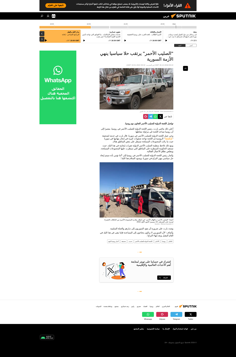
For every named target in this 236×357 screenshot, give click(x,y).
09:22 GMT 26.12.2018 (164, 65)
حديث (130, 241)
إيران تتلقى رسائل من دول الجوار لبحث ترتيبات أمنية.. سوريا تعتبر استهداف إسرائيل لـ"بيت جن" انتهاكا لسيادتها (185, 37)
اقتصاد (145, 306)
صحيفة (124, 241)
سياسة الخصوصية (153, 329)
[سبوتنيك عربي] (184, 19)
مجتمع (116, 306)
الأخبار (157, 241)
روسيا (164, 241)
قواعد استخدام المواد (180, 329)
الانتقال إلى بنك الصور (146, 111)
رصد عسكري (125, 306)
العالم (170, 241)
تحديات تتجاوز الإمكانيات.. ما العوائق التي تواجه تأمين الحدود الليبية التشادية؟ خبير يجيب (101, 36)
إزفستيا (168, 138)
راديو (133, 306)
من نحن (194, 329)
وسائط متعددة (108, 306)
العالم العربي (166, 306)
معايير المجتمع (139, 329)
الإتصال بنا (166, 329)
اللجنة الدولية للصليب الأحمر (143, 241)
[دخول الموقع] (48, 16)
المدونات (98, 306)
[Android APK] (47, 337)
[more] (185, 68)
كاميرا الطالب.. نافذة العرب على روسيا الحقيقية (144, 34)
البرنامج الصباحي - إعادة (70, 34)
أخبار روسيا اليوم (113, 241)
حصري (139, 306)
